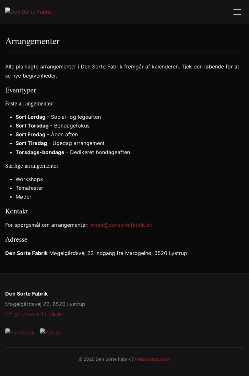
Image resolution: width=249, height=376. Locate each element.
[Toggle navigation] (237, 12)
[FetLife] (51, 332)
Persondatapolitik (153, 359)
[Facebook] (20, 332)
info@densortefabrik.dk (34, 314)
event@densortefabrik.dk (121, 225)
